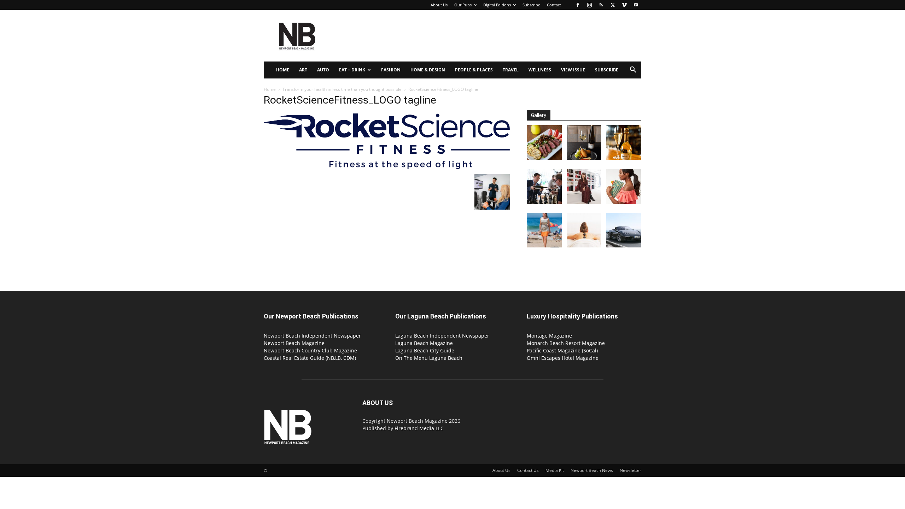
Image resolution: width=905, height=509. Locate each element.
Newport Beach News (592, 470)
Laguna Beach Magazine (424, 343)
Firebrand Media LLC (419, 428)
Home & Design (427, 70)
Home (282, 70)
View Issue (573, 70)
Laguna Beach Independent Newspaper (442, 335)
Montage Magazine (549, 335)
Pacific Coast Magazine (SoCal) (562, 350)
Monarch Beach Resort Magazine (566, 343)
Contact (554, 4)
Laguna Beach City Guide (424, 350)
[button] (632, 70)
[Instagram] (589, 5)
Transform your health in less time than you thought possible (342, 89)
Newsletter (630, 470)
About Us (439, 4)
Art (303, 70)
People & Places (474, 70)
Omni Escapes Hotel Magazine (563, 358)
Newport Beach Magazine (294, 343)
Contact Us (528, 470)
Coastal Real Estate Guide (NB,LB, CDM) (310, 358)
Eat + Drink (352, 70)
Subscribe (531, 4)
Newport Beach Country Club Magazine (310, 350)
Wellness (540, 70)
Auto (323, 70)
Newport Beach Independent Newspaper (312, 335)
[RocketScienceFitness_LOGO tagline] (387, 167)
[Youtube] (636, 5)
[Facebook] (577, 5)
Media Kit (554, 470)
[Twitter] (612, 5)
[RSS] (601, 5)
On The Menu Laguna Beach (428, 358)
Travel (511, 70)
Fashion (391, 70)
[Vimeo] (624, 5)
